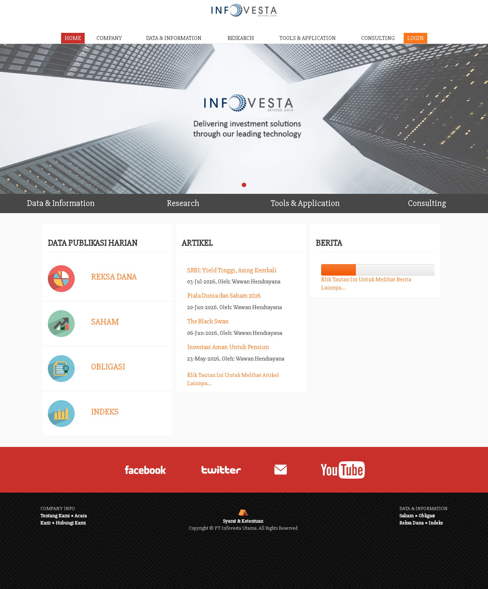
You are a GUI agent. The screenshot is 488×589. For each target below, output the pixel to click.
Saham (105, 322)
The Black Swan (208, 321)
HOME (73, 38)
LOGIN (415, 38)
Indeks (105, 412)
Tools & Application (305, 203)
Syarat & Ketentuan (243, 521)
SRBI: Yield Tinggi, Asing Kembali (232, 270)
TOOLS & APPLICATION (307, 38)
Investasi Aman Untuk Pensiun (228, 347)
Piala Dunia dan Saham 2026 (224, 295)
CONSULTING (378, 38)
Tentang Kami (55, 516)
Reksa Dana (114, 277)
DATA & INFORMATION (173, 38)
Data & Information (61, 203)
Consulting (427, 203)
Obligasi (108, 367)
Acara (81, 516)
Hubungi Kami (71, 523)
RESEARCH (241, 38)
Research (183, 203)
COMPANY (109, 38)
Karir (45, 523)
